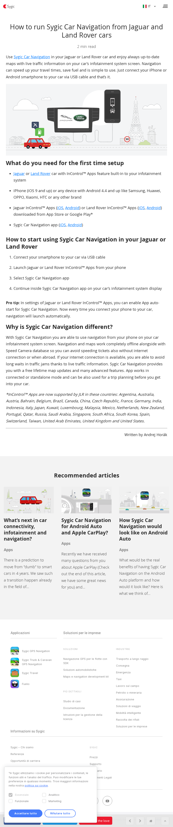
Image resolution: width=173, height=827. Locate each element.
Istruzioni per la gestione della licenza (82, 717)
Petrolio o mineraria (129, 692)
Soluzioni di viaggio (128, 706)
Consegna (122, 665)
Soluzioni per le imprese (131, 726)
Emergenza (123, 672)
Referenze (17, 754)
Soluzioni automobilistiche (79, 669)
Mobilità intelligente (128, 712)
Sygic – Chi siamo (22, 747)
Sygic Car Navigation (32, 56)
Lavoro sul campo (127, 685)
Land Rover (40, 173)
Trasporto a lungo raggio (132, 658)
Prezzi (94, 757)
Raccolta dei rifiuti (127, 719)
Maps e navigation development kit (86, 676)
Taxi (119, 679)
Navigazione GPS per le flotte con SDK (85, 661)
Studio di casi (72, 701)
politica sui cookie (36, 785)
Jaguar (19, 173)
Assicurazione (125, 699)
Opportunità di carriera (25, 760)
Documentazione (74, 708)
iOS (60, 207)
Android (72, 207)
